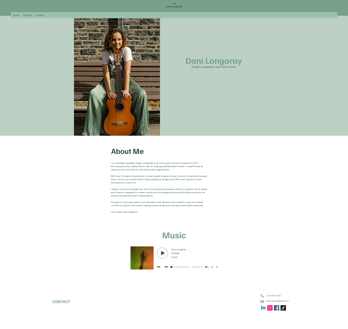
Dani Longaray (174, 6)
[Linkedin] (263, 308)
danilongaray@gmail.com (277, 301)
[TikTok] (283, 308)
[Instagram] (270, 308)
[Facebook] (276, 308)
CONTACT (61, 301)
